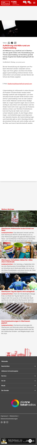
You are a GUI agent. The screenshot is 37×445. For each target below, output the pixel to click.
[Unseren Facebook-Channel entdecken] (4, 422)
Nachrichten (5, 366)
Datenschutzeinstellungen (9, 419)
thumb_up (33, 441)
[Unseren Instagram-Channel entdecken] (7, 422)
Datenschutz (14, 416)
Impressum (4, 416)
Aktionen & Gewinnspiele (9, 371)
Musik (3, 385)
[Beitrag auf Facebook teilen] (12, 43)
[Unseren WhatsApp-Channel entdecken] (2, 422)
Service (3, 376)
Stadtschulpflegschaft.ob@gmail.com (20, 84)
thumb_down (27, 441)
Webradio (4, 361)
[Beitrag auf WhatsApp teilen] (9, 43)
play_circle (30, 441)
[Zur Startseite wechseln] (5, 3)
